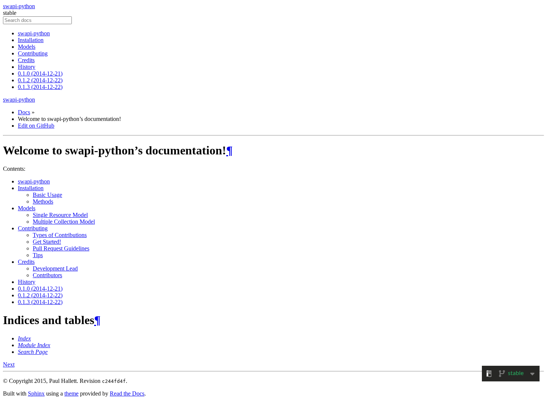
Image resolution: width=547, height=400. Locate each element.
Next (9, 364)
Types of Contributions (60, 235)
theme (71, 393)
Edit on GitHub (36, 125)
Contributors (47, 275)
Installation (31, 40)
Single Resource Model (60, 215)
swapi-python (19, 6)
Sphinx (36, 393)
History (26, 67)
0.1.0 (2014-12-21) (40, 73)
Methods (43, 201)
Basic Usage (47, 195)
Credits (26, 60)
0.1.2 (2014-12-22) (40, 80)
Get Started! (47, 242)
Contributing (33, 53)
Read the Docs (127, 393)
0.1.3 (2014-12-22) (40, 87)
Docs (24, 112)
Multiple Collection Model (64, 221)
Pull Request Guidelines (61, 248)
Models (26, 47)
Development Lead (55, 268)
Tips (38, 255)
